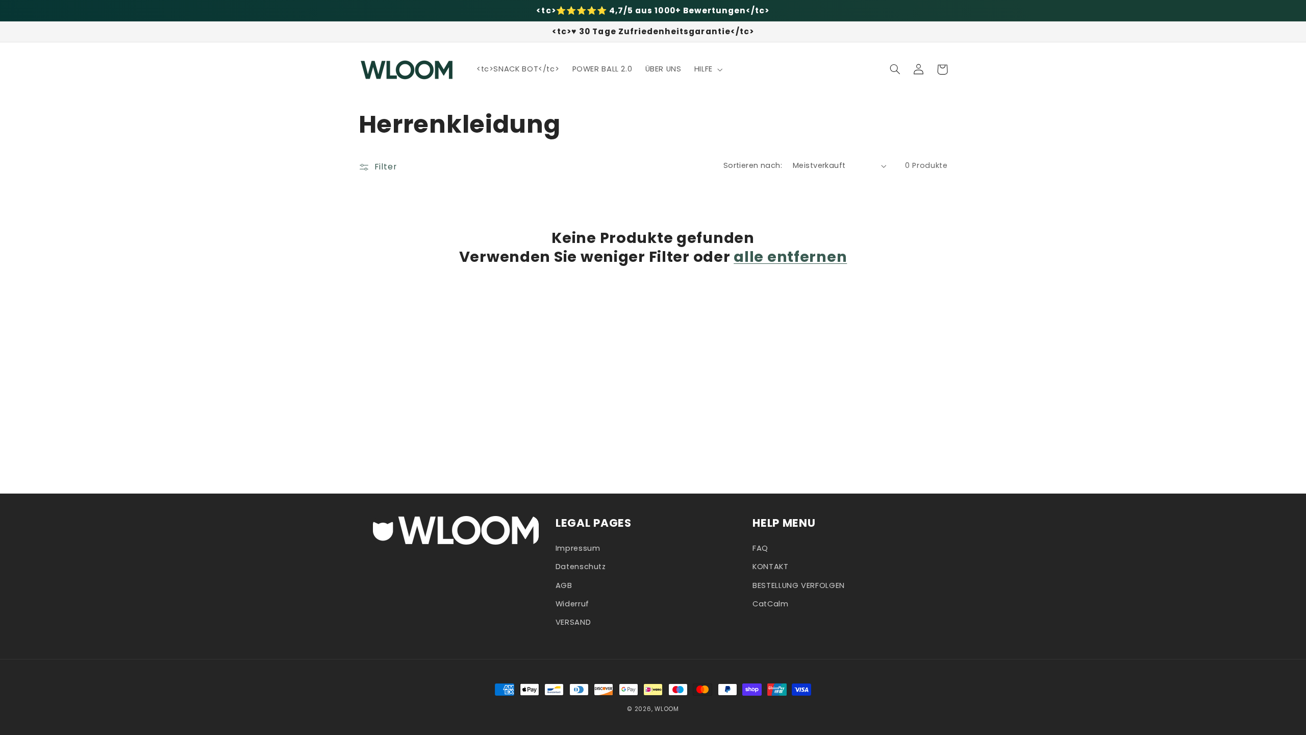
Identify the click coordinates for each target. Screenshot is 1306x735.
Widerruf (572, 604)
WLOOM (667, 709)
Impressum (578, 548)
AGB (564, 585)
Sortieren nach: (752, 165)
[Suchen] (895, 69)
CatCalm (770, 604)
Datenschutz (581, 566)
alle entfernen (790, 257)
